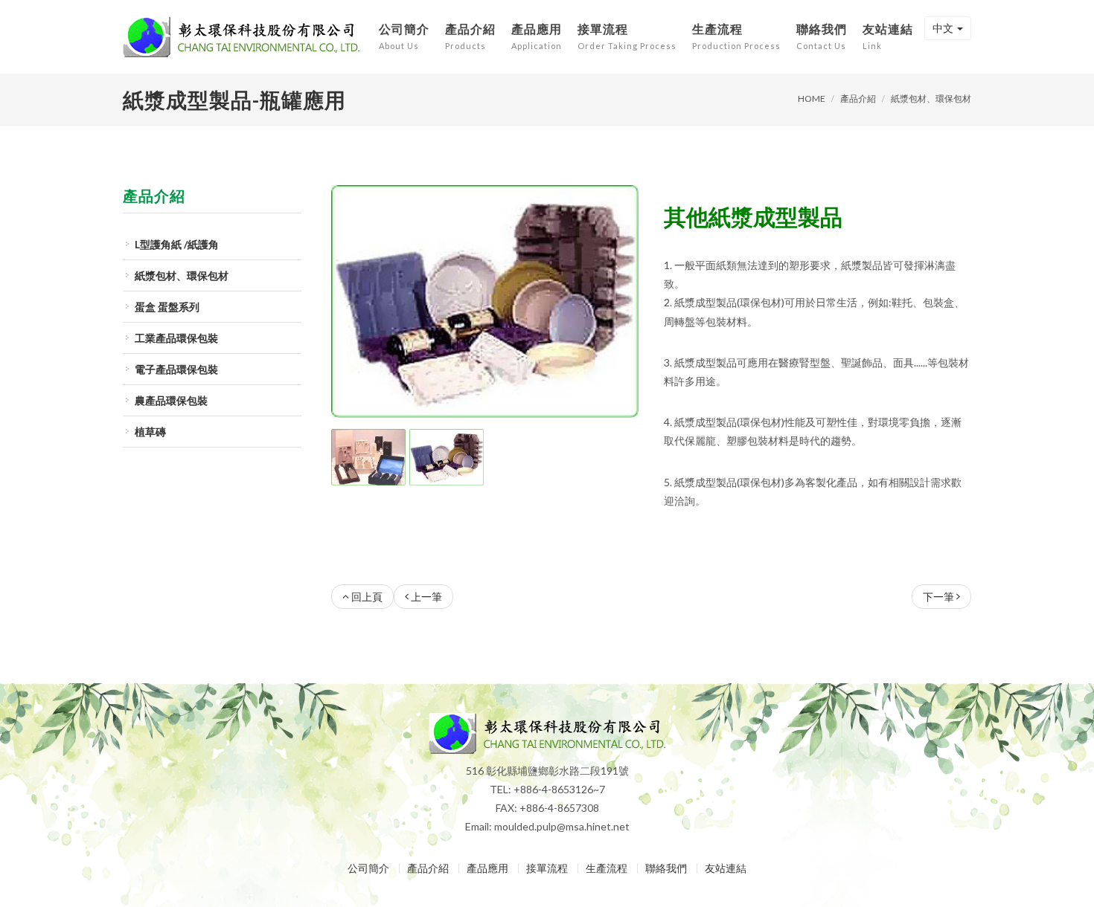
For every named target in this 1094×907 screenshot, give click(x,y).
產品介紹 (858, 98)
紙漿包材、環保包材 (931, 98)
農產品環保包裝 (171, 400)
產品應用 (487, 868)
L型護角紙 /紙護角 (177, 244)
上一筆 (426, 596)
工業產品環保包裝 (176, 338)
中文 (943, 28)
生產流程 (606, 868)
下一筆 (938, 596)
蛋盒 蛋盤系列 (167, 306)
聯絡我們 (666, 868)
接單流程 (547, 868)
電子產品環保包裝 (176, 369)
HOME (811, 98)
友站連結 (725, 868)
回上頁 (367, 596)
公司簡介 (368, 868)
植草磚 (150, 431)
